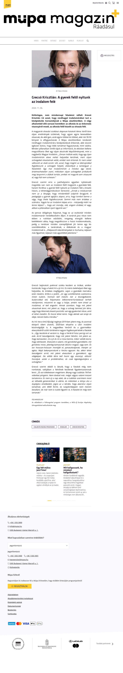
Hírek (36, 41)
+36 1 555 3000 (16, 522)
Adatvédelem (13, 595)
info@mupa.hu (16, 526)
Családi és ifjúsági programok (44, 427)
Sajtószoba (12, 614)
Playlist (80, 41)
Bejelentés (12, 610)
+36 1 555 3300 (16, 556)
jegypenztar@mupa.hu (19, 559)
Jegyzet (62, 41)
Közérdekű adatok (15, 602)
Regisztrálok (21, 586)
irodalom (63, 427)
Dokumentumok (14, 606)
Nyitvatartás (15, 567)
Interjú (53, 41)
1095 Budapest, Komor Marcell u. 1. (23, 530)
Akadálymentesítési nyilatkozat (20, 598)
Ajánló (71, 41)
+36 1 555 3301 (32, 556)
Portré (44, 41)
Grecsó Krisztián (78, 427)
